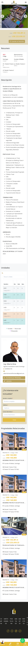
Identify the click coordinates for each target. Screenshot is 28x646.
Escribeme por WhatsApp (13, 378)
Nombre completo (8, 398)
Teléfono (5, 405)
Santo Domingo (6, 621)
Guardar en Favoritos (18, 41)
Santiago (16, 621)
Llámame (9, 381)
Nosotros (23, 621)
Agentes (20, 621)
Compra (1, 621)
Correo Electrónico (8, 411)
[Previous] (2, 16)
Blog (27, 621)
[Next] (25, 16)
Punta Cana (11, 621)
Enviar (14, 420)
